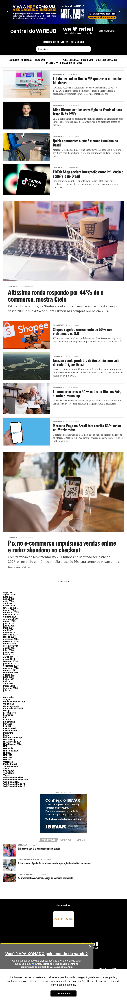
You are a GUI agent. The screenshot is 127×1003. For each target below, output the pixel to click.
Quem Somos (77, 42)
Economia (14, 59)
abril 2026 (8, 603)
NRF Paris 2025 (10, 750)
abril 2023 (8, 683)
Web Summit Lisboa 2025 (15, 779)
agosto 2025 (9, 621)
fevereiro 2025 (10, 634)
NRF (5, 746)
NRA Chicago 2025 (12, 741)
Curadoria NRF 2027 (71, 62)
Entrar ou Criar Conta (106, 31)
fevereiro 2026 (10, 608)
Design (6, 710)
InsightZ (7, 726)
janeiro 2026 (9, 610)
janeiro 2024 (9, 663)
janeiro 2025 (9, 637)
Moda (6, 735)
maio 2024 (8, 654)
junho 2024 (8, 652)
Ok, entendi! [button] (63, 993)
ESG (5, 717)
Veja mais (63, 581)
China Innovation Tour (14, 701)
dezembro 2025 (11, 612)
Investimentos (10, 730)
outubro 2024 (9, 643)
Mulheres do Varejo (106, 59)
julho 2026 (8, 597)
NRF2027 (7, 759)
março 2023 (9, 686)
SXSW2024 (8, 771)
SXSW (6, 768)
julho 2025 (8, 623)
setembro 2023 (10, 672)
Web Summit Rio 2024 (14, 784)
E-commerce (53, 59)
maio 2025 (8, 628)
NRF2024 (7, 753)
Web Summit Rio (11, 782)
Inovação (40, 59)
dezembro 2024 (11, 639)
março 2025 (9, 632)
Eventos (50, 62)
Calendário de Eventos (55, 42)
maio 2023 (8, 681)
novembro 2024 (11, 641)
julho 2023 (8, 677)
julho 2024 (8, 650)
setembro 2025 (10, 619)
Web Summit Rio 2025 (14, 786)
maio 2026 (8, 601)
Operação (26, 59)
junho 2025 (8, 625)
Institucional (9, 728)
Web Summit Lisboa (13, 777)
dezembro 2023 (11, 666)
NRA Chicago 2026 (12, 744)
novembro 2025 (11, 614)
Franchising (9, 722)
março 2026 (9, 605)
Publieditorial (70, 59)
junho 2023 (8, 679)
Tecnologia (8, 773)
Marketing (8, 733)
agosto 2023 (9, 675)
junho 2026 (8, 599)
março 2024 (9, 659)
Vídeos (6, 775)
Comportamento (11, 706)
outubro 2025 (9, 617)
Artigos (6, 699)
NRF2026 (7, 757)
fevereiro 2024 (10, 661)
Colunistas (87, 59)
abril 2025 (8, 630)
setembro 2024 (10, 646)
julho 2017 (8, 690)
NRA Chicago (9, 739)
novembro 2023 (11, 668)
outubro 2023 (9, 670)
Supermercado (10, 766)
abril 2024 (8, 657)
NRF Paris (8, 748)
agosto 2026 (9, 594)
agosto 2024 (9, 648)
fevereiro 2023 (10, 688)
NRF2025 (7, 755)
